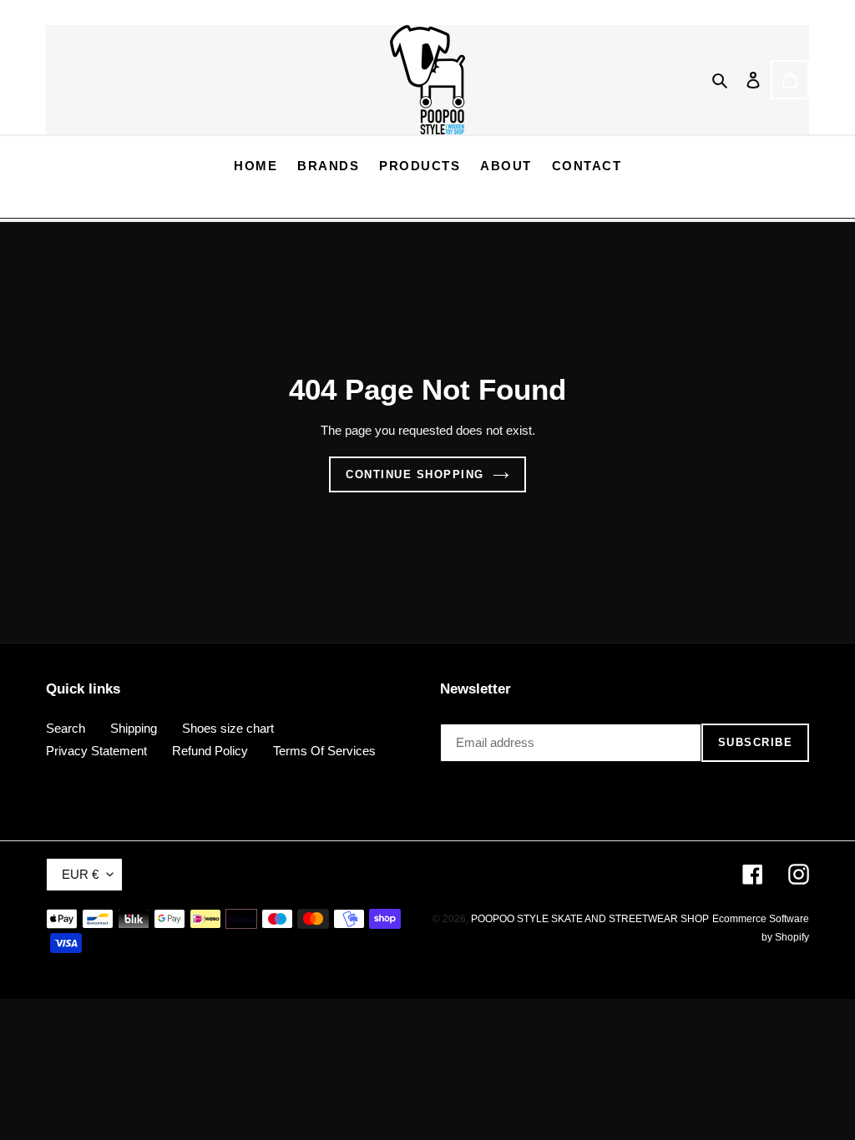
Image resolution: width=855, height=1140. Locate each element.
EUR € (80, 874)
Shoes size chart (228, 728)
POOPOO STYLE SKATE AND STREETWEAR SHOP (590, 919)
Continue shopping (415, 474)
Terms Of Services (324, 751)
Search (65, 728)
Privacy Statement (96, 751)
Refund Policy (210, 751)
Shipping (133, 728)
